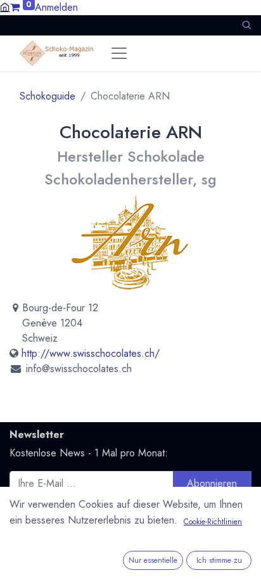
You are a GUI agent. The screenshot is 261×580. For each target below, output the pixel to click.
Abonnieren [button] (212, 483)
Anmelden (56, 7)
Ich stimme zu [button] (219, 560)
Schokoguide (47, 96)
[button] (246, 25)
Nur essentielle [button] (153, 560)
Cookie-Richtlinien (213, 521)
